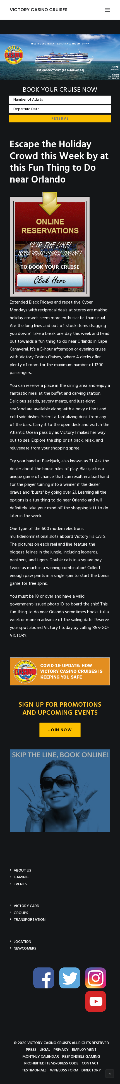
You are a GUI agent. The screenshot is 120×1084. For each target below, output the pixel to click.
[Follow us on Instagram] (97, 987)
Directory (91, 1070)
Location (22, 941)
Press (31, 1049)
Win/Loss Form (64, 1070)
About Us (22, 870)
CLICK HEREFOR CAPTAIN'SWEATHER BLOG (113, 77)
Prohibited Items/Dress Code (51, 1063)
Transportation (29, 919)
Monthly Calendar (40, 1056)
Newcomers (25, 948)
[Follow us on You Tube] (97, 1011)
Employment (84, 1049)
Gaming (21, 877)
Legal (45, 1049)
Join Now (60, 730)
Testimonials (34, 1070)
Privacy (61, 1049)
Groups (21, 912)
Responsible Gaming (81, 1056)
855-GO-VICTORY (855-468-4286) (60, 70)
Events (20, 884)
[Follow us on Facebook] (45, 987)
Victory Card (26, 905)
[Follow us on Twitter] (71, 987)
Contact (90, 1063)
